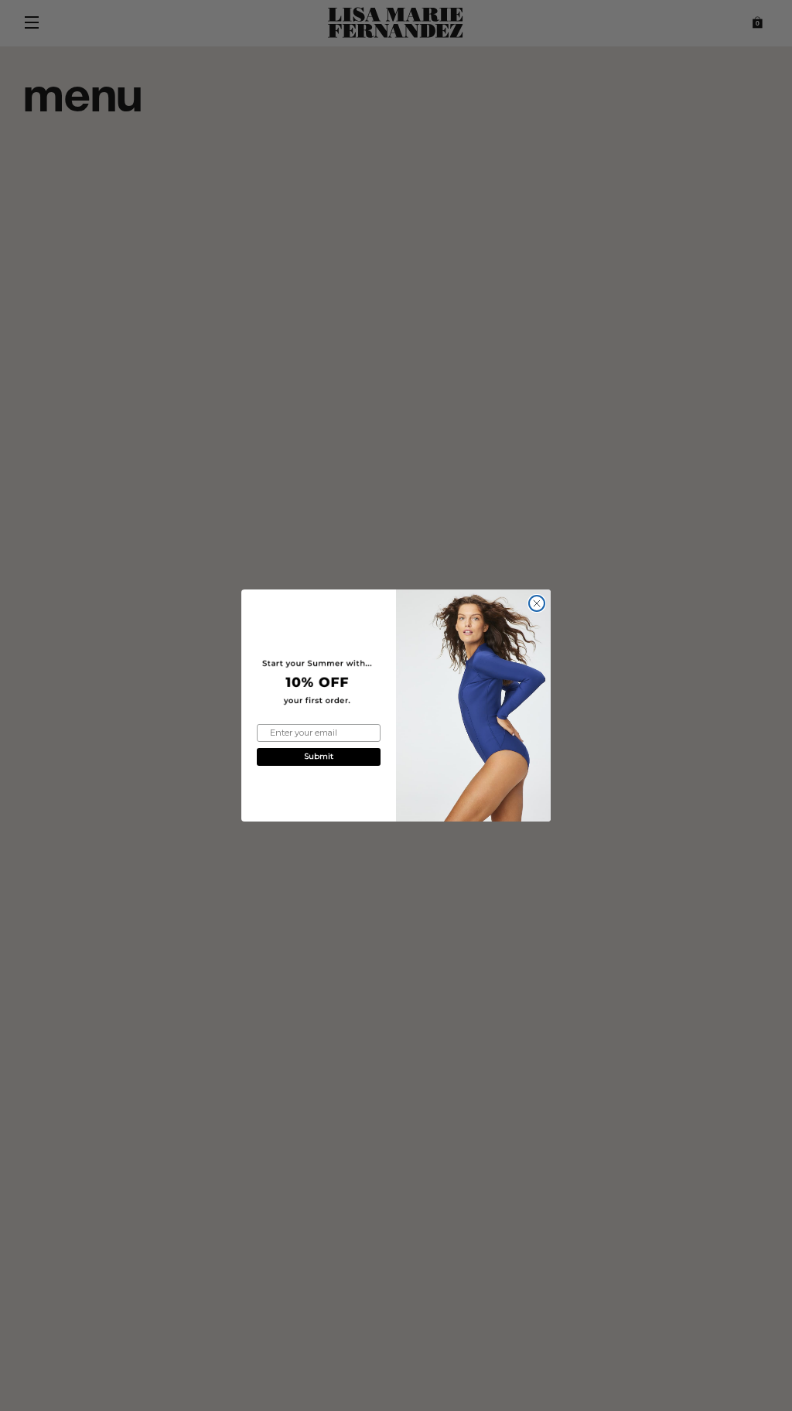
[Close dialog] (536, 603)
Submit (318, 756)
